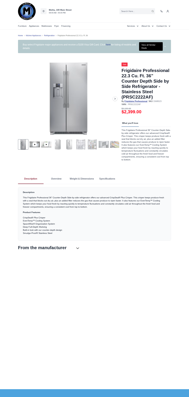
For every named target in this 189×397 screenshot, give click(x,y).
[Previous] (22, 98)
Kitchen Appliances (33, 36)
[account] (167, 11)
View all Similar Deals (148, 46)
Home (20, 36)
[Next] (115, 98)
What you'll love (130, 123)
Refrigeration (49, 36)
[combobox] (137, 11)
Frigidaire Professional (135, 101)
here (108, 44)
